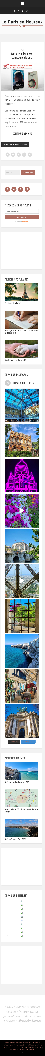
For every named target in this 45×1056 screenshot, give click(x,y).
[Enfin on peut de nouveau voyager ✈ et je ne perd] (22, 686)
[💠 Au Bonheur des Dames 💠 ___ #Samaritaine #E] (22, 405)
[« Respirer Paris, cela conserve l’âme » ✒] (22, 546)
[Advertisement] (22, 250)
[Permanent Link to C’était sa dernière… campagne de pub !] (22, 90)
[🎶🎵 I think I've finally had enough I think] (22, 721)
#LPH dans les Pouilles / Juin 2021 (17, 782)
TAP (7, 935)
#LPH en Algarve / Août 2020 (15, 839)
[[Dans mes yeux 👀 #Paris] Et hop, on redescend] (22, 581)
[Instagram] (23, 10)
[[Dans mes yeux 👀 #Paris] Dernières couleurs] (22, 510)
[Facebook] (14, 10)
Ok (23, 1052)
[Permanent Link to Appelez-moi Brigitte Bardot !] (21, 357)
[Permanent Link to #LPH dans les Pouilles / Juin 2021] (21, 779)
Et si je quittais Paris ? (13, 303)
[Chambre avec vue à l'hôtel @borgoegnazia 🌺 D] (22, 616)
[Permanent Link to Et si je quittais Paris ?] (21, 300)
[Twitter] (18, 10)
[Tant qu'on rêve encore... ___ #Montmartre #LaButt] (22, 475)
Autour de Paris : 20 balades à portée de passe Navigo (21, 810)
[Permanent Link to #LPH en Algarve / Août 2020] (21, 836)
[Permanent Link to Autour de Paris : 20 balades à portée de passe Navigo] (21, 806)
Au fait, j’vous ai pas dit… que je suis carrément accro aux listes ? (22, 331)
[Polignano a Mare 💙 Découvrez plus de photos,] (22, 651)
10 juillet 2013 (7, 144)
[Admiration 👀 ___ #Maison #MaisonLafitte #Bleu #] (22, 440)
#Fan (22, 49)
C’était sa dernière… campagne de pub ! (22, 55)
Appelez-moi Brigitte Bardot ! (15, 360)
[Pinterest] (27, 10)
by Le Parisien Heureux (20, 144)
